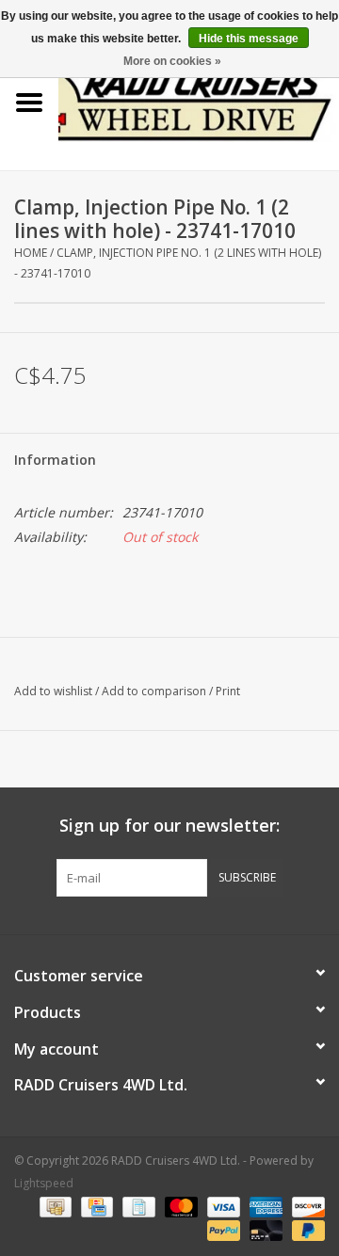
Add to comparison (155, 691)
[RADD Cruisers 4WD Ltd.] (198, 101)
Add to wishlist (53, 691)
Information (55, 460)
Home (30, 253)
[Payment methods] (53, 1207)
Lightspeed (43, 1183)
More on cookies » (172, 61)
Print (228, 691)
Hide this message (249, 38)
